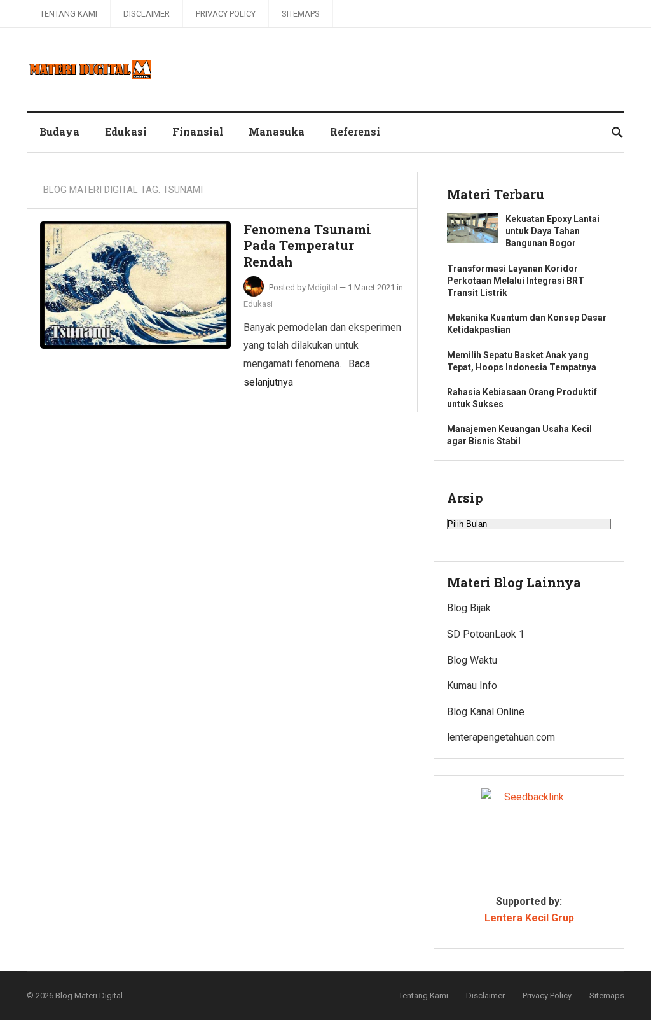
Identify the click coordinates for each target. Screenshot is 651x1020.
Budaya (59, 131)
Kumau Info (472, 686)
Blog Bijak (469, 608)
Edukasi (126, 131)
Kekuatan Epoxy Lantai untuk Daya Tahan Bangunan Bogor (552, 231)
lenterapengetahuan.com (501, 737)
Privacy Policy (226, 13)
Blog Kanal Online (485, 712)
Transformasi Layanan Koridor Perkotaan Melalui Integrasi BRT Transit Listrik (515, 280)
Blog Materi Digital (89, 995)
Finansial (197, 131)
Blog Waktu (472, 660)
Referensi (355, 131)
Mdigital (323, 287)
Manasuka (277, 131)
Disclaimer (146, 13)
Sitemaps (301, 13)
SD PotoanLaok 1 (485, 634)
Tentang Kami (68, 13)
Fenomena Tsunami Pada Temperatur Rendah (307, 245)
